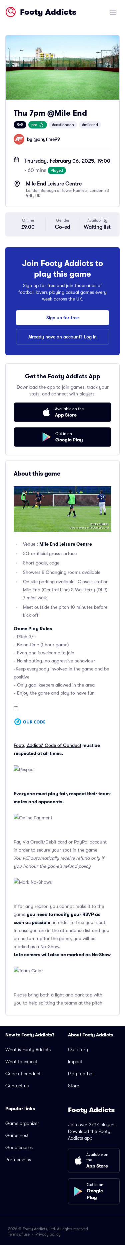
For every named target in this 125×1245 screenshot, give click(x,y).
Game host (17, 1135)
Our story (78, 1049)
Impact (75, 1061)
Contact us (17, 1085)
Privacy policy (48, 1234)
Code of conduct (23, 1073)
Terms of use (19, 1234)
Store (73, 1085)
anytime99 (49, 139)
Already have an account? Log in (62, 336)
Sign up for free (62, 317)
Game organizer (22, 1123)
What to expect (21, 1061)
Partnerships (18, 1159)
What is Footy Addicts (28, 1049)
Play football (81, 1073)
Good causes (19, 1147)
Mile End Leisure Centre (54, 184)
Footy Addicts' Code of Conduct (47, 745)
